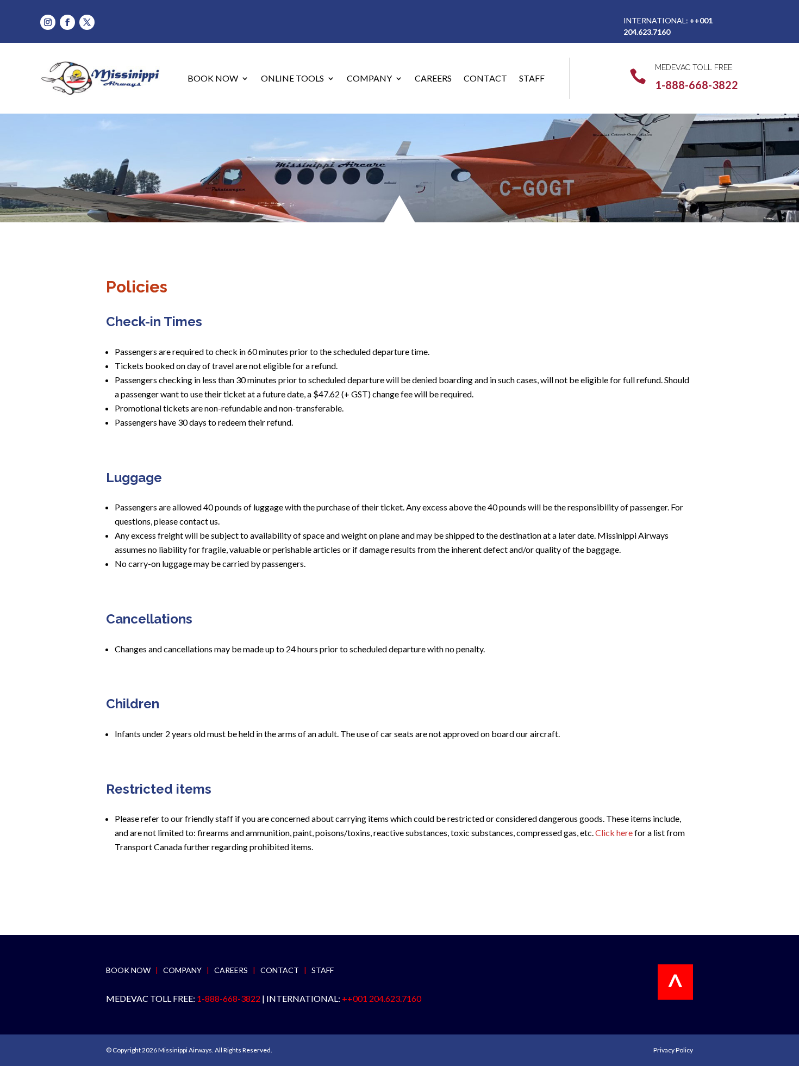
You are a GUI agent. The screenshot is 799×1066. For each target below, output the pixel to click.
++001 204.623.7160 (381, 998)
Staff (532, 78)
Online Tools (292, 78)
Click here (614, 832)
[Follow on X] (87, 22)
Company (369, 78)
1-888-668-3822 (696, 84)
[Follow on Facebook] (67, 22)
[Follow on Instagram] (47, 22)
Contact (485, 78)
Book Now (213, 78)
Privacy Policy (673, 1050)
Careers (433, 78)
